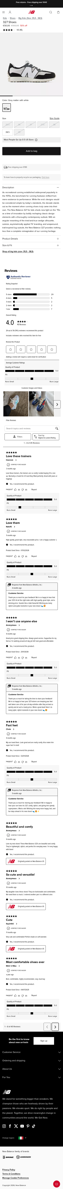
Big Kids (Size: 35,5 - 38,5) (30, 18)
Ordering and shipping (13, 1060)
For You (6, 1077)
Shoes (13, 18)
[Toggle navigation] (3, 12)
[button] (10, 12)
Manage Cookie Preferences (15, 1178)
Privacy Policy (8, 1169)
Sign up (43, 1041)
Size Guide (54, 118)
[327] (31, 64)
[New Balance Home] (31, 12)
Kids (5, 18)
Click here (45, 177)
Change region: (8, 1138)
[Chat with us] (56, 1184)
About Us (7, 1068)
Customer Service (11, 1052)
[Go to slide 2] (32, 6)
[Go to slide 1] (31, 6)
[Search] (50, 12)
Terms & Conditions (11, 1174)
